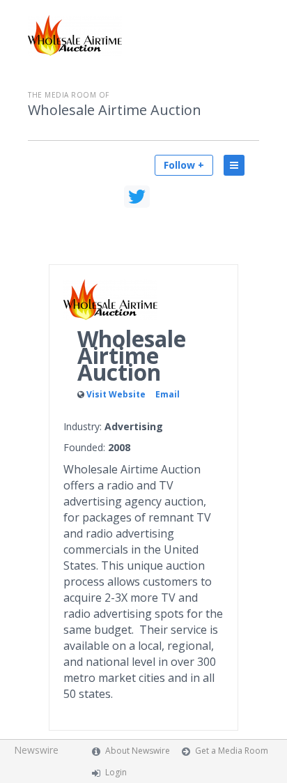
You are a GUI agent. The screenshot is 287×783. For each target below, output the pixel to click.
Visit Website (116, 394)
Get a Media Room (231, 751)
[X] (137, 196)
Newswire (36, 750)
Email (167, 394)
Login (116, 772)
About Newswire (137, 751)
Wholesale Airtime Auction (114, 110)
